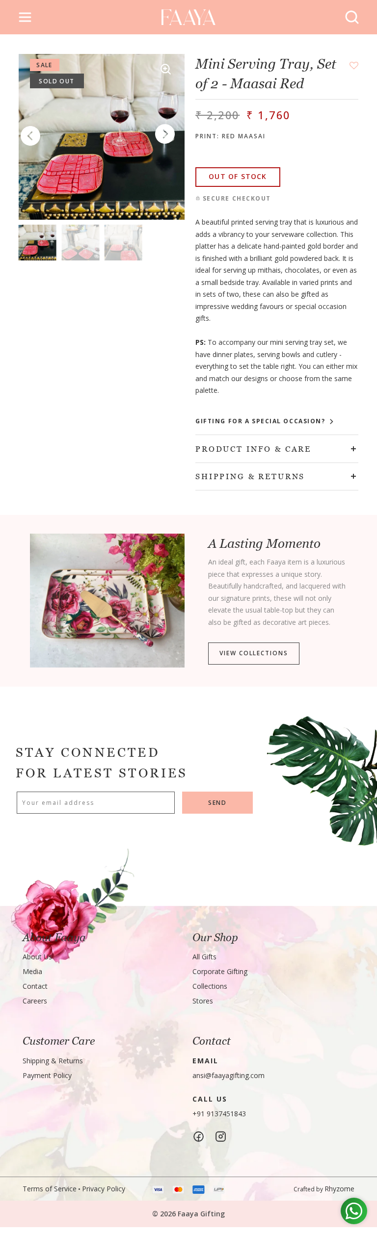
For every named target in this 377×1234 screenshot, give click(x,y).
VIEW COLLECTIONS (253, 653)
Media (32, 971)
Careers (35, 1000)
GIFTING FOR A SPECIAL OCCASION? (261, 421)
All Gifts (204, 956)
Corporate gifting (219, 971)
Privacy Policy (103, 1188)
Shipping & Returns (53, 1060)
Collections (209, 986)
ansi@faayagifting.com (228, 1075)
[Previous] (30, 137)
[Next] (165, 134)
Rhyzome (339, 1188)
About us (37, 956)
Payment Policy (47, 1075)
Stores (202, 1000)
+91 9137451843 (219, 1113)
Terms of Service (50, 1188)
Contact (35, 986)
